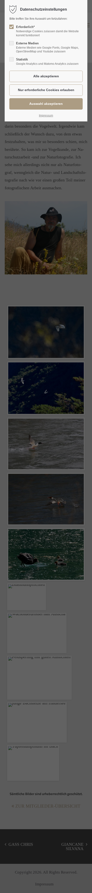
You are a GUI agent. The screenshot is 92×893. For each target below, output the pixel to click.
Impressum (46, 115)
